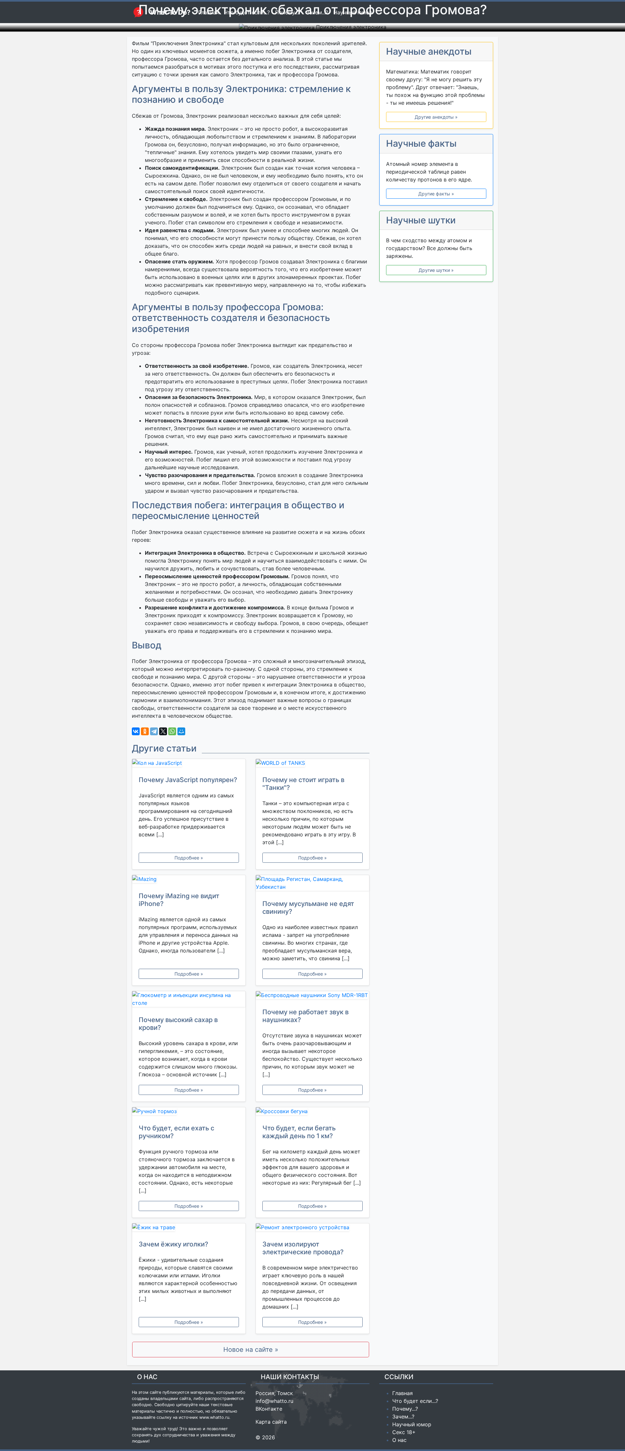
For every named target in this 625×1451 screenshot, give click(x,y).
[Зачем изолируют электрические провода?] (312, 1228)
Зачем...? (403, 1416)
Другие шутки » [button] (436, 270)
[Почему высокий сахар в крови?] (188, 1000)
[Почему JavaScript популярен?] (188, 764)
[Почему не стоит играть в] (312, 764)
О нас (399, 1440)
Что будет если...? (415, 1401)
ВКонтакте (269, 1408)
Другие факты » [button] (436, 193)
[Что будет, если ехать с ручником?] (188, 1112)
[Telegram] (154, 731)
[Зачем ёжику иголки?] (188, 1228)
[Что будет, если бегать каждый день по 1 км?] (312, 1112)
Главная (402, 1393)
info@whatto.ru (274, 1401)
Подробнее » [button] (188, 857)
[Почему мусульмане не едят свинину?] (312, 884)
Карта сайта (271, 1421)
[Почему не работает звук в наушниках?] (312, 996)
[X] (163, 731)
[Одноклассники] (145, 731)
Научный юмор (411, 1424)
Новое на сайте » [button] (250, 1349)
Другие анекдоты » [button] (436, 117)
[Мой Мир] (181, 731)
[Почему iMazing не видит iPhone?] (188, 880)
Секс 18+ (404, 1432)
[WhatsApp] (172, 731)
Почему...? (405, 1408)
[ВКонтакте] (136, 731)
